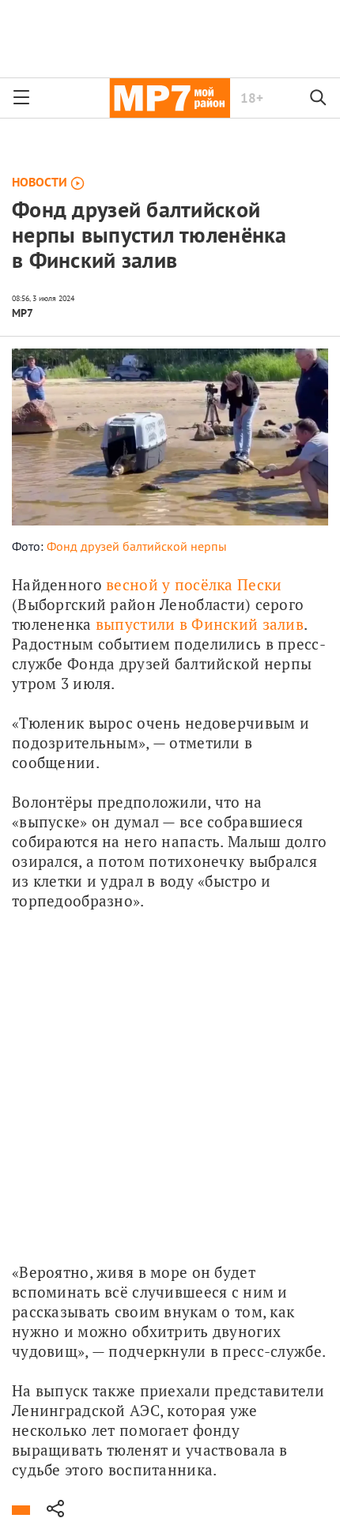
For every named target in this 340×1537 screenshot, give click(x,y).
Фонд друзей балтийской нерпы (137, 546)
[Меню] (21, 98)
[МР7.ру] (169, 98)
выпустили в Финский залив (200, 624)
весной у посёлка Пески (193, 584)
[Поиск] (318, 98)
